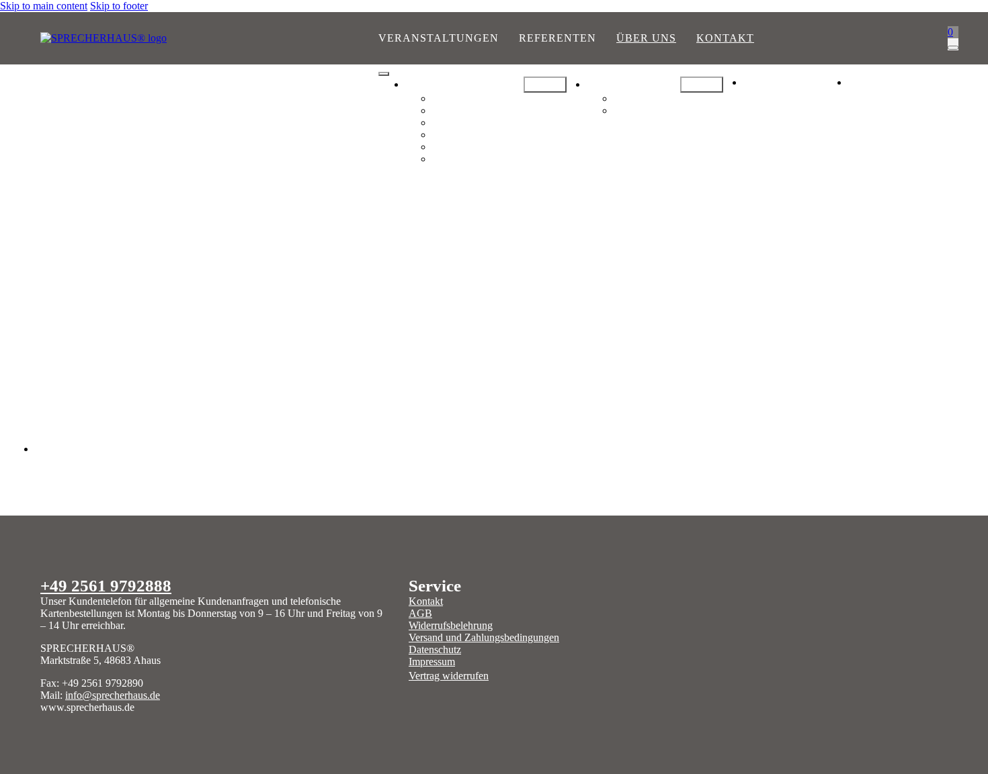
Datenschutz (435, 649)
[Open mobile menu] (383, 74)
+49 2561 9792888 (105, 585)
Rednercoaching (653, 110)
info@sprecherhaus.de (112, 695)
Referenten (557, 38)
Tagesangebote (468, 122)
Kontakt (725, 38)
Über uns (646, 38)
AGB (420, 613)
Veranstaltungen (438, 38)
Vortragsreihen (467, 98)
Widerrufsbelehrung (451, 625)
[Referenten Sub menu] (701, 85)
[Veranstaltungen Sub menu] (545, 85)
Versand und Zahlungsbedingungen (484, 637)
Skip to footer (119, 5)
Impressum (432, 661)
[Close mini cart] (953, 48)
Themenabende (468, 110)
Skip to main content (43, 5)
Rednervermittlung (659, 98)
